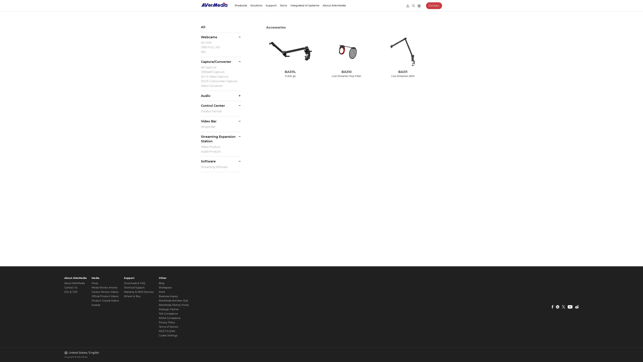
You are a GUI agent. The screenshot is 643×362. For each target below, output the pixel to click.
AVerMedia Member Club (173, 300)
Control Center (213, 106)
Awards (96, 305)
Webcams (209, 37)
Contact (434, 5)
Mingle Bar (208, 126)
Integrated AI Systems (304, 5)
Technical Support (134, 287)
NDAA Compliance (170, 318)
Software (208, 161)
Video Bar (209, 121)
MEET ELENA (167, 331)
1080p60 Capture (213, 72)
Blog (161, 283)
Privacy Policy (167, 322)
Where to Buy (132, 296)
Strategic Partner (169, 309)
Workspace (165, 287)
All (203, 27)
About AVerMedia (334, 5)
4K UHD (206, 42)
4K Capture (208, 67)
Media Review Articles (104, 287)
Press (95, 283)
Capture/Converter (216, 62)
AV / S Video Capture (214, 76)
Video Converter (212, 85)
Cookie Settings (168, 335)
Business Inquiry (168, 296)
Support (271, 5)
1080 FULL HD (210, 47)
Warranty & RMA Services (139, 291)
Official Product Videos (105, 296)
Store (283, 5)
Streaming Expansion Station (218, 139)
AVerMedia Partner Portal (174, 305)
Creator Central (211, 111)
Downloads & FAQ (134, 283)
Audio (205, 96)
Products (241, 5)
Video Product (211, 146)
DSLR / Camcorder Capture (219, 81)
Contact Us (70, 287)
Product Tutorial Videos (105, 300)
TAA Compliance (168, 313)
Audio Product (211, 151)
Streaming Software (214, 167)
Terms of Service (168, 326)
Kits (203, 51)
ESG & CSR (70, 291)
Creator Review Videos (105, 291)
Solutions (256, 5)
